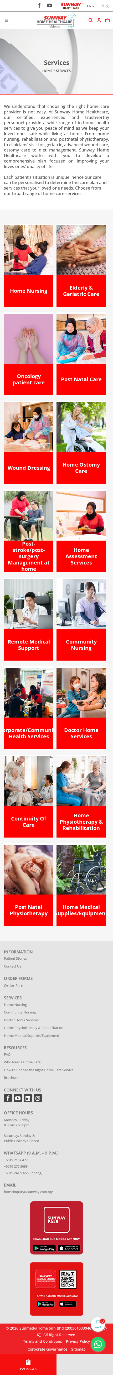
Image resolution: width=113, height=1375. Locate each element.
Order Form (14, 985)
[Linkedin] (28, 1098)
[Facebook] (8, 1098)
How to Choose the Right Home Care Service (38, 1070)
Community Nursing (20, 1012)
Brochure (11, 1077)
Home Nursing (15, 1004)
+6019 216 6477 (16, 1160)
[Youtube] (18, 1098)
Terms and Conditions (42, 1341)
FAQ (7, 1054)
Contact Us (12, 966)
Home (47, 70)
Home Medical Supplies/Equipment (31, 1035)
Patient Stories (15, 958)
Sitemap (78, 1349)
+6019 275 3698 (16, 1166)
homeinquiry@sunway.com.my (28, 1191)
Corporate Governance (47, 1349)
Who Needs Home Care (22, 1062)
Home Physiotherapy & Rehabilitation (33, 1027)
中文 (105, 5)
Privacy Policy (78, 1341)
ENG (90, 5)
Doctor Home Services (21, 1020)
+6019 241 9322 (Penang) (23, 1172)
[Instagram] (38, 1098)
